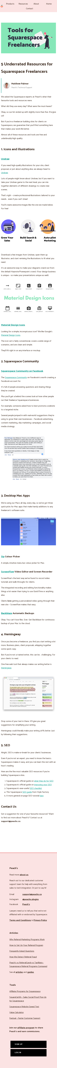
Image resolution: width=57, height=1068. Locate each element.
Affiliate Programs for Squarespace (24, 991)
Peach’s (26, 904)
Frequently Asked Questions (21, 951)
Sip (2, 557)
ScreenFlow (7, 572)
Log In (18, 1052)
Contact (29, 8)
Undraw (5, 159)
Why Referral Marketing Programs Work (27, 939)
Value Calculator (16, 1012)
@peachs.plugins (30, 899)
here (41, 796)
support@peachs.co (32, 894)
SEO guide (27, 792)
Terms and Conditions (20, 920)
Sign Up (19, 1044)
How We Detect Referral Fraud (23, 957)
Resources (23, 4)
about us (24, 875)
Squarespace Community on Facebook (22, 371)
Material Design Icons (13, 325)
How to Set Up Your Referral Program (26, 945)
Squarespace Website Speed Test (24, 1006)
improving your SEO (43, 785)
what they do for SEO (43, 781)
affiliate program (25, 1028)
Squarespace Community (16, 377)
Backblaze (6, 613)
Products (10, 4)
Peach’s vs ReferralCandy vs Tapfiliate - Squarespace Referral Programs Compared (28, 964)
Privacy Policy (40, 920)
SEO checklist (36, 788)
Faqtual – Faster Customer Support (24, 1018)
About (36, 4)
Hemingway (6, 668)
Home (49, 4)
